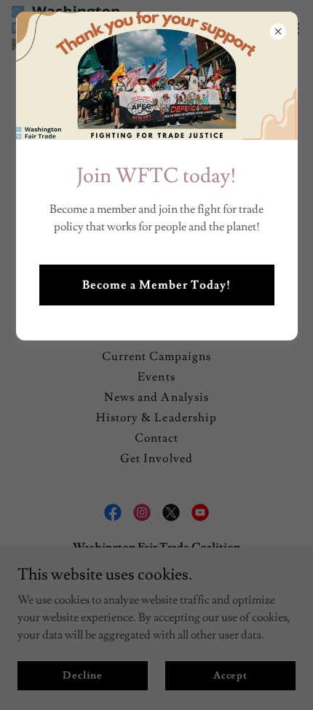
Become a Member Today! (156, 285)
